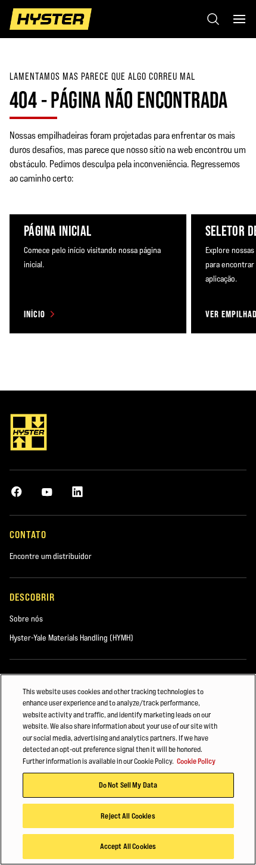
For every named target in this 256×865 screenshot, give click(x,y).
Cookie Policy (196, 761)
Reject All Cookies (128, 815)
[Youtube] (47, 491)
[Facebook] (17, 491)
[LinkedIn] (77, 491)
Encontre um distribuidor (51, 556)
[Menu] (239, 19)
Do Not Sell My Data (128, 784)
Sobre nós (26, 618)
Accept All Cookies (128, 846)
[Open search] (213, 19)
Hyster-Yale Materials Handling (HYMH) (71, 637)
